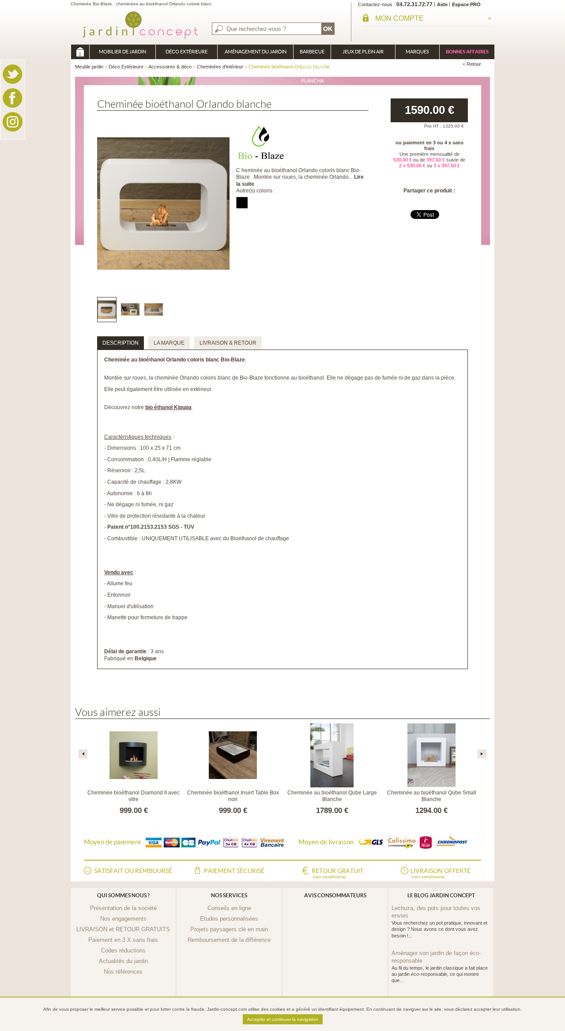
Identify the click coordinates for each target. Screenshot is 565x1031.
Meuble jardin (80, 52)
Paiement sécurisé (234, 870)
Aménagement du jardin (255, 51)
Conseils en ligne (229, 908)
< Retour (472, 64)
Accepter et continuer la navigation (282, 1019)
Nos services (229, 895)
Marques (417, 51)
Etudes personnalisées (229, 918)
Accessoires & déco (170, 66)
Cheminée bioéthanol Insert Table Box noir (233, 796)
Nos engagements (123, 918)
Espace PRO (466, 4)
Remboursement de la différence (229, 940)
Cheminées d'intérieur (220, 66)
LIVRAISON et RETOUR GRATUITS (123, 929)
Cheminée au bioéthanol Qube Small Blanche (431, 796)
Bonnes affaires (467, 51)
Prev (83, 753)
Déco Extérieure (186, 51)
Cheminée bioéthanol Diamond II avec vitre (133, 796)
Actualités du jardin (123, 961)
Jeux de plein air (363, 51)
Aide (442, 4)
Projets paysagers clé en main (229, 929)
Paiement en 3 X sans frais (123, 940)
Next (482, 753)
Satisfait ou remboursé (133, 870)
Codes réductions (123, 950)
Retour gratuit (337, 873)
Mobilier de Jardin (122, 51)
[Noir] (241, 202)
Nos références (123, 971)
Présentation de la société (123, 908)
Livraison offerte (441, 873)
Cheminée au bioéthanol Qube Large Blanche (332, 796)
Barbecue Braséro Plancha (312, 54)
